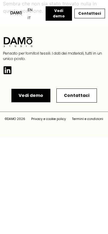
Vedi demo (59, 13)
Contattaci (89, 13)
